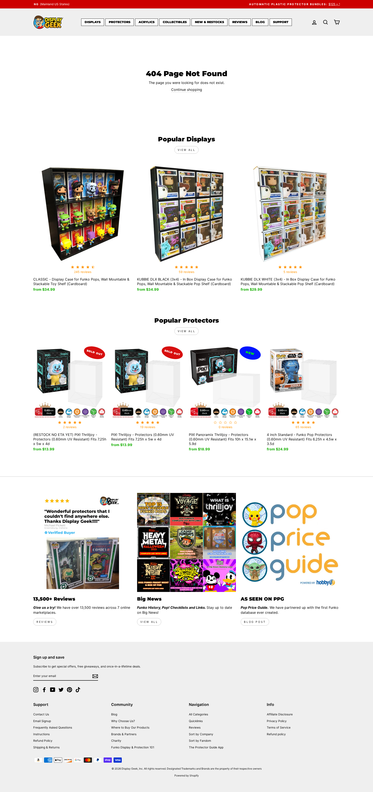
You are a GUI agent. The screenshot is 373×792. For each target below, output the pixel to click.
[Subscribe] (95, 676)
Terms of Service (279, 727)
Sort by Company (201, 734)
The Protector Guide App (206, 747)
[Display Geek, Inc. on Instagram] (35, 689)
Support (280, 22)
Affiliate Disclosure (280, 714)
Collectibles (175, 22)
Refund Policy (42, 740)
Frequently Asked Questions (52, 727)
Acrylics (147, 22)
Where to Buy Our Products (130, 727)
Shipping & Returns (46, 747)
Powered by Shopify (186, 775)
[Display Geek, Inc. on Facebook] (44, 689)
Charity (116, 740)
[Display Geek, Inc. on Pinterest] (69, 689)
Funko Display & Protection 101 (132, 747)
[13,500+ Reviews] (82, 542)
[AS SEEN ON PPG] (290, 542)
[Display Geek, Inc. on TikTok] (78, 689)
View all (187, 149)
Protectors (119, 22)
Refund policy (276, 734)
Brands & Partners (123, 734)
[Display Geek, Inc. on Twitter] (61, 689)
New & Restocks (209, 22)
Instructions (41, 734)
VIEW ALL (149, 621)
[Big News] (186, 542)
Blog (260, 22)
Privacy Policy (277, 721)
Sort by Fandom (200, 740)
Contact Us (41, 714)
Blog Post (255, 621)
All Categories (198, 714)
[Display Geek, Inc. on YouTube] (52, 689)
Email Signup (42, 721)
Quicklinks (196, 721)
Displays (93, 22)
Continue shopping (186, 89)
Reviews (239, 22)
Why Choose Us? (123, 721)
